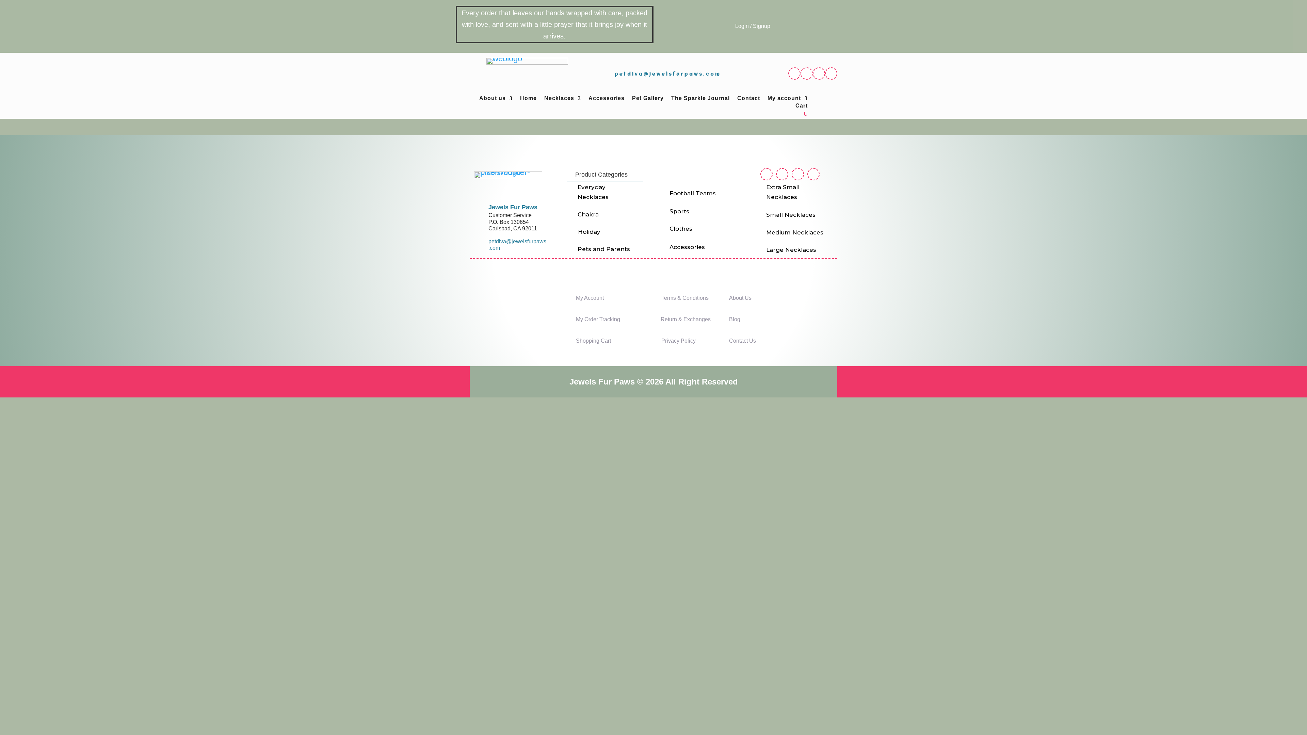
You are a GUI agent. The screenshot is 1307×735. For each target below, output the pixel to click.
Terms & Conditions (685, 298)
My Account (590, 298)
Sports (679, 211)
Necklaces (559, 98)
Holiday (589, 231)
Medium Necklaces (794, 232)
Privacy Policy (678, 341)
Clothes (680, 228)
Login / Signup (752, 26)
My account (784, 98)
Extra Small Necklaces (783, 192)
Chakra (588, 214)
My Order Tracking (598, 319)
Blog (734, 319)
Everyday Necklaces (593, 192)
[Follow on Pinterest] (819, 73)
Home (528, 98)
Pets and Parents (604, 249)
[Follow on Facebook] (794, 73)
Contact (748, 98)
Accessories (606, 98)
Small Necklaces (791, 214)
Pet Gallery (648, 98)
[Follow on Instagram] (807, 73)
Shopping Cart (593, 341)
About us (492, 98)
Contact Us (742, 341)
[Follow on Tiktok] (831, 73)
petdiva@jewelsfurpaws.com (668, 74)
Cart (801, 106)
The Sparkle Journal (700, 98)
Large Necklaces (791, 249)
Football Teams (692, 193)
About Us (740, 298)
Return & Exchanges (686, 319)
